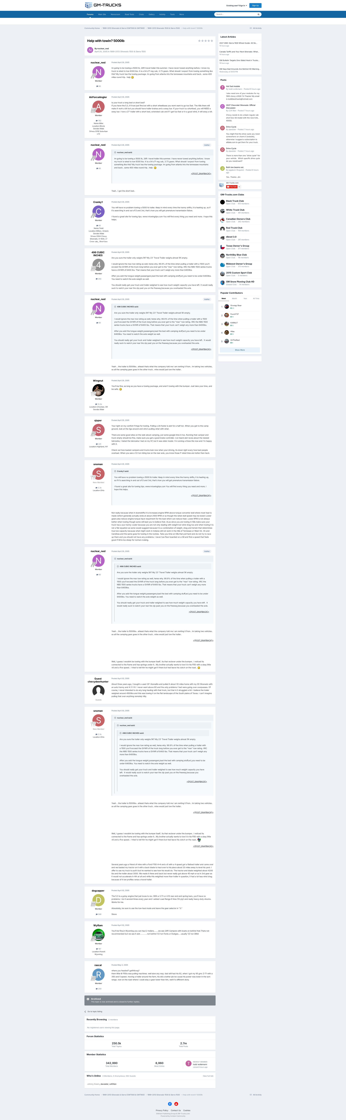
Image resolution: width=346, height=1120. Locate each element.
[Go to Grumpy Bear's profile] (226, 306)
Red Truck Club (234, 227)
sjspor (98, 420)
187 (99, 949)
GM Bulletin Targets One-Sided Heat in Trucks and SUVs (238, 60)
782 (99, 121)
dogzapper (98, 890)
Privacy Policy (162, 1110)
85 (99, 225)
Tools (172, 14)
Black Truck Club (235, 201)
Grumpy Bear (236, 305)
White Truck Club (235, 209)
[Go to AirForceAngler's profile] (98, 107)
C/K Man (232, 111)
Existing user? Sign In (236, 5)
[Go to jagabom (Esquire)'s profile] (222, 168)
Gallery (151, 14)
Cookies (186, 1110)
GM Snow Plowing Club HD (240, 281)
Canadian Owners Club (238, 219)
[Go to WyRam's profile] (98, 935)
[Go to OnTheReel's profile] (226, 341)
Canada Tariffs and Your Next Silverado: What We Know (238, 52)
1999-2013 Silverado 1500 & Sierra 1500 (128, 51)
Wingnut (98, 380)
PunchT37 (234, 314)
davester (232, 129)
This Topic (248, 14)
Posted (252, 89)
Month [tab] (234, 298)
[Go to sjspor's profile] (98, 430)
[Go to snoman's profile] (98, 474)
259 (99, 989)
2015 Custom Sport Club (239, 272)
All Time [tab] (256, 298)
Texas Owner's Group (237, 245)
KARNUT (234, 323)
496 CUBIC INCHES (98, 254)
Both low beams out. (235, 167)
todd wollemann (200, 1064)
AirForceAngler (98, 97)
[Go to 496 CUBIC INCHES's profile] (98, 265)
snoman (98, 464)
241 (99, 444)
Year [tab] (245, 298)
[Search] (259, 14)
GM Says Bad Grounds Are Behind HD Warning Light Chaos (239, 69)
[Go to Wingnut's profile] (98, 390)
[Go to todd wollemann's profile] (189, 1063)
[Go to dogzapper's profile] (98, 900)
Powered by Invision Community (173, 1116)
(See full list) (208, 1076)
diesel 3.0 (231, 236)
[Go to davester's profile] (222, 128)
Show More (240, 350)
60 (99, 86)
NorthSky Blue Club (236, 254)
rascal (98, 965)
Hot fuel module (233, 86)
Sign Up (255, 5)
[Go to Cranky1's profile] (98, 212)
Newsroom (115, 14)
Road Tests (129, 14)
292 (99, 279)
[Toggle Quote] (115, 152)
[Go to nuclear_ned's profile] (90, 50)
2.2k (99, 488)
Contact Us (176, 1110)
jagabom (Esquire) (236, 170)
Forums (90, 14)
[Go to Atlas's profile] (226, 332)
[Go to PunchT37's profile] (226, 315)
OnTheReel (235, 340)
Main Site (102, 14)
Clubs (141, 14)
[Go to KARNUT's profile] (226, 324)
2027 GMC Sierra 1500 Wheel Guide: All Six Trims (237, 43)
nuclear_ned (103, 48)
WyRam (98, 925)
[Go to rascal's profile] (98, 975)
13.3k (99, 404)
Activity (162, 14)
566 (99, 914)
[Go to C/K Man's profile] (222, 106)
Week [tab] (224, 298)
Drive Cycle (231, 127)
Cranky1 (98, 202)
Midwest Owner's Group (239, 263)
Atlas (232, 331)
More (181, 14)
